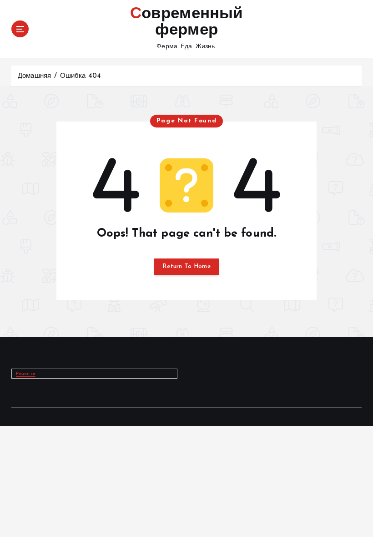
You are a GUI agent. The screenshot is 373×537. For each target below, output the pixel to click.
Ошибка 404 (80, 76)
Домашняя (34, 76)
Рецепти (25, 373)
